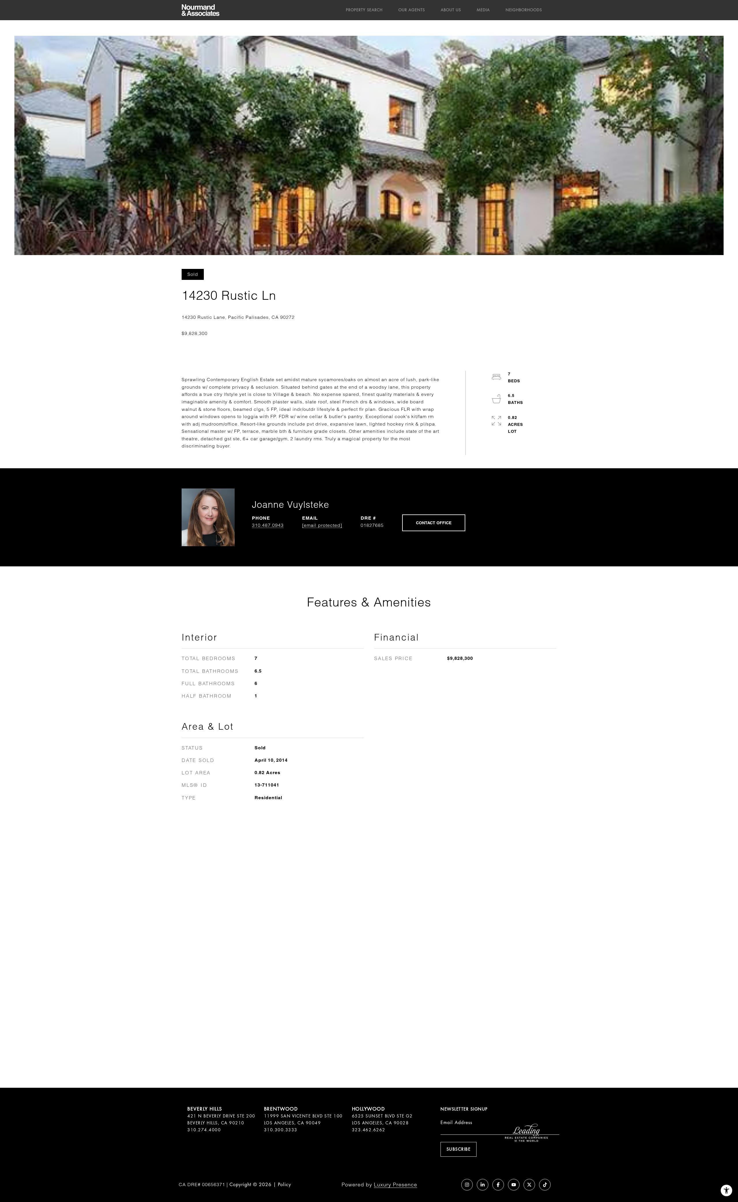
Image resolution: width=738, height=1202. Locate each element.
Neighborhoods (524, 10)
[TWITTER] (529, 1184)
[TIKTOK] (545, 1184)
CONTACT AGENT (433, 522)
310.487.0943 (268, 525)
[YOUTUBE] (513, 1184)
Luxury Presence (395, 1184)
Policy (284, 1185)
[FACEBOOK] (498, 1184)
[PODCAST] (451, 1184)
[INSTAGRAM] (467, 1184)
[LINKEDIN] (482, 1184)
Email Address (456, 1122)
